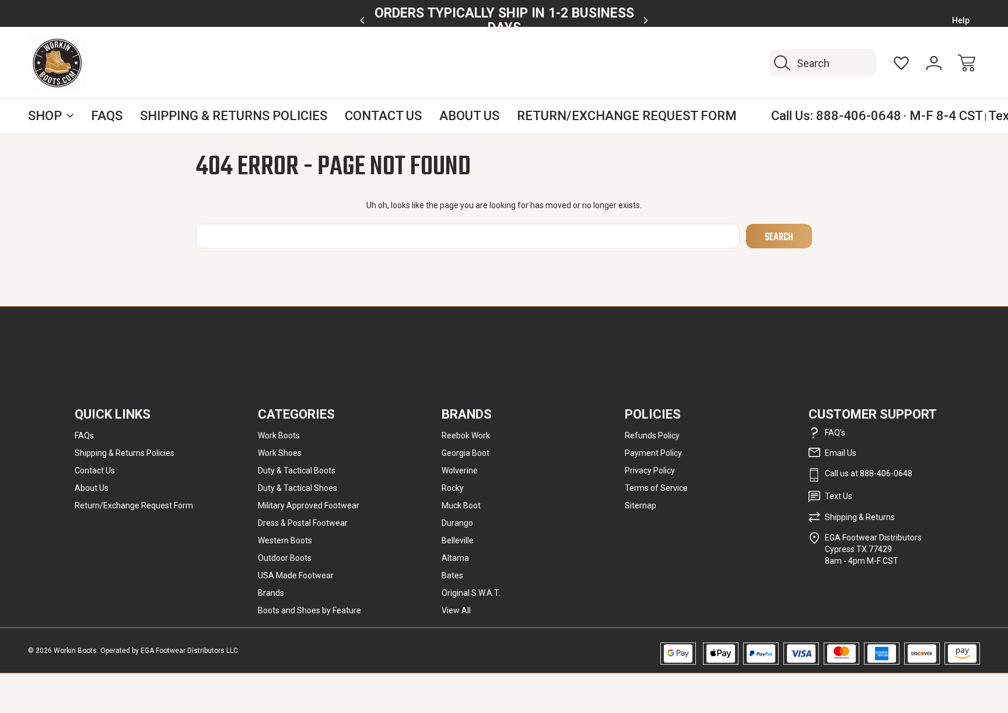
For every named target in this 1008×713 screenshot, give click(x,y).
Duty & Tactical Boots (296, 470)
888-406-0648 (858, 115)
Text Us (838, 496)
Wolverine (460, 470)
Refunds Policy (652, 435)
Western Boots (285, 540)
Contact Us (383, 115)
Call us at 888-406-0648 (868, 473)
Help (961, 20)
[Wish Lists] (901, 63)
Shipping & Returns (860, 517)
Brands (271, 593)
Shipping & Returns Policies (233, 115)
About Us (469, 115)
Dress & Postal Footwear (303, 523)
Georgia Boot (465, 453)
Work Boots (279, 435)
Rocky (453, 488)
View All (456, 610)
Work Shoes (280, 453)
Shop (45, 115)
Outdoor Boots (285, 558)
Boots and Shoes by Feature (309, 610)
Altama (455, 558)
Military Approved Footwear (308, 505)
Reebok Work (466, 435)
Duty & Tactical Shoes (297, 488)
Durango (457, 523)
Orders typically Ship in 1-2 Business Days (504, 20)
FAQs (107, 115)
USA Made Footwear (296, 575)
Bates (452, 575)
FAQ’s (835, 432)
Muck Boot (461, 505)
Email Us (840, 453)
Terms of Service (656, 488)
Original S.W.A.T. (471, 593)
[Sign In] (934, 63)
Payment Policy (653, 453)
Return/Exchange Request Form (627, 115)
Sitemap (640, 505)
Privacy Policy (650, 470)
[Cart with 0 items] (966, 63)
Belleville (458, 540)
